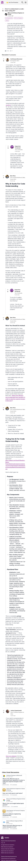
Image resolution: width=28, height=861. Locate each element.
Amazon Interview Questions (8, 848)
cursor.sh (8, 105)
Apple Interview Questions (7, 850)
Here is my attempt (11, 756)
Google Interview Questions (7, 844)
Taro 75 (3, 842)
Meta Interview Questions (7, 846)
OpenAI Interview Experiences (8, 858)
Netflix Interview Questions (7, 852)
